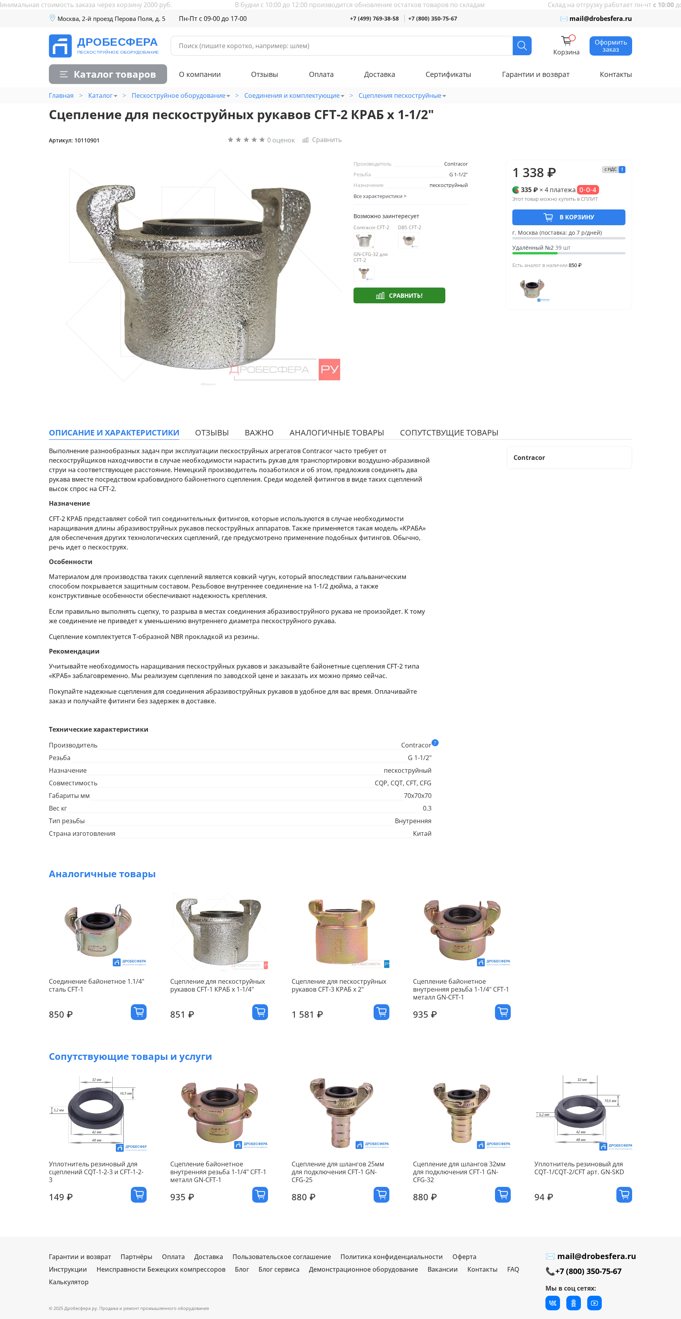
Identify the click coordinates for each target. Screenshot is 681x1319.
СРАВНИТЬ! (405, 295)
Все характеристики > (380, 196)
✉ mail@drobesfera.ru (596, 18)
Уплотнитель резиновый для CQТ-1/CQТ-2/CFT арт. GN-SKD (579, 1168)
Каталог (100, 95)
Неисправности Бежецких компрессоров (161, 1269)
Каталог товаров (115, 73)
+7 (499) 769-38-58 (374, 18)
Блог (242, 1269)
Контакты (616, 74)
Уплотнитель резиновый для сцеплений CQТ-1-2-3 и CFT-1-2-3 (96, 1172)
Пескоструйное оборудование (178, 95)
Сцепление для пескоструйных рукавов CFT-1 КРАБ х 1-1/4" (217, 985)
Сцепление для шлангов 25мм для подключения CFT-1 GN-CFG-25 (338, 1172)
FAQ (513, 1269)
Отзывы (264, 74)
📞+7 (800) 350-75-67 (583, 1271)
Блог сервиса (279, 1269)
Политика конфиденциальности (391, 1256)
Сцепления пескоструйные (400, 95)
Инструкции (68, 1269)
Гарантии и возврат (535, 74)
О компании (200, 74)
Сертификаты (448, 74)
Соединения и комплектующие (292, 95)
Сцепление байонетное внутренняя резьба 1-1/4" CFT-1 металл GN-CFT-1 (461, 989)
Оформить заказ (611, 46)
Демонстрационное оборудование (363, 1269)
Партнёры (137, 1256)
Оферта (464, 1256)
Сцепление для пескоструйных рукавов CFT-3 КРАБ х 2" (339, 985)
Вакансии (443, 1269)
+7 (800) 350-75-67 (432, 18)
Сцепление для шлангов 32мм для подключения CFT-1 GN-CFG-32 (459, 1172)
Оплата (321, 74)
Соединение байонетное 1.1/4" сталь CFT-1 (96, 985)
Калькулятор (69, 1282)
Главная (61, 95)
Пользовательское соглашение (282, 1256)
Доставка (379, 74)
